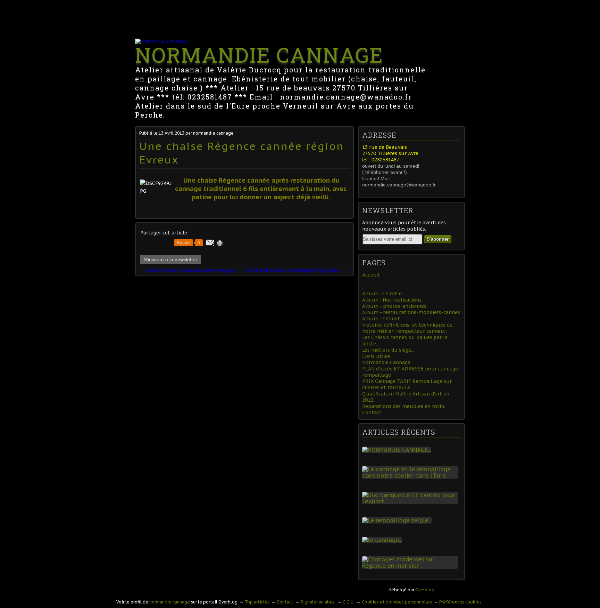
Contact (372, 412)
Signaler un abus (318, 602)
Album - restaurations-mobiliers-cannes (411, 312)
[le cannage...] (383, 540)
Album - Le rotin (382, 293)
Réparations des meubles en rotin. (403, 406)
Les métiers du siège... (388, 350)
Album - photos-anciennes (394, 306)
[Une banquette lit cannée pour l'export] (411, 501)
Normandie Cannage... (388, 362)
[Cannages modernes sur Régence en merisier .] (411, 565)
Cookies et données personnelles (397, 602)
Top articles (257, 602)
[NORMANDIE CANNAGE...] (398, 450)
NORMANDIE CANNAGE (259, 54)
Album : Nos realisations (392, 300)
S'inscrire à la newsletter (170, 259)
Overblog (424, 589)
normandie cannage (169, 602)
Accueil (371, 275)
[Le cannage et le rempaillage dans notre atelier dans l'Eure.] (411, 475)
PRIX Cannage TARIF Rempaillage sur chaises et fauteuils (407, 384)
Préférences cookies (460, 602)
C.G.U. (349, 602)
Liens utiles (376, 356)
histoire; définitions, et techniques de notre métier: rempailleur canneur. (407, 328)
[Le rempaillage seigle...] (398, 520)
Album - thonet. (381, 318)
